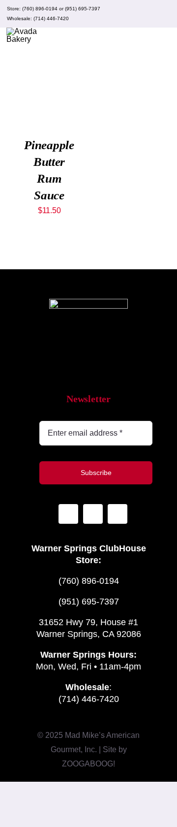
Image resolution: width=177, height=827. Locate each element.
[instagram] (133, 14)
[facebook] (148, 14)
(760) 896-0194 (40, 8)
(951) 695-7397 (82, 8)
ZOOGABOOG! (88, 764)
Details (36, 101)
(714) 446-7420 (51, 18)
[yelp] (164, 14)
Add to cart (49, 82)
